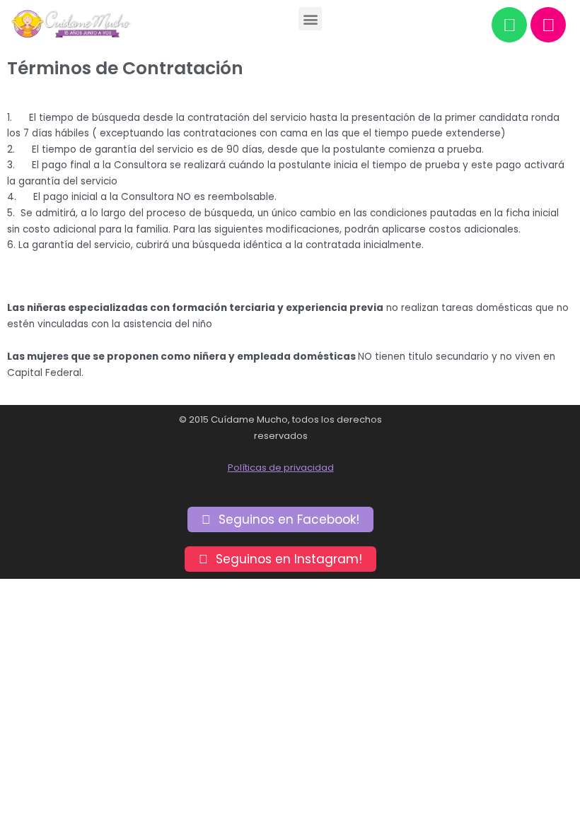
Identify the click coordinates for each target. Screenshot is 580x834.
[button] (310, 18)
